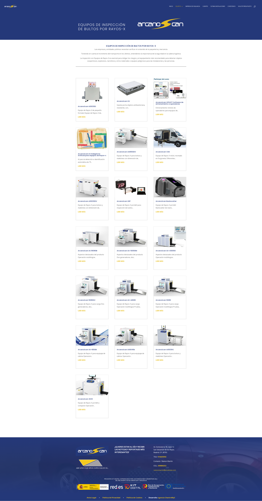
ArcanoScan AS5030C (165, 349)
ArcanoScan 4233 (85, 399)
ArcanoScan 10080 (163, 300)
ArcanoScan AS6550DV (126, 152)
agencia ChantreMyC (166, 498)
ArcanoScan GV (123, 101)
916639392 (162, 457)
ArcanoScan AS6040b (126, 349)
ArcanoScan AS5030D (87, 106)
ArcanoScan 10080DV (86, 300)
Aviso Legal (91, 498)
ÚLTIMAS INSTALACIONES (218, 6)
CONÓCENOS (231, 6)
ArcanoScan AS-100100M (127, 251)
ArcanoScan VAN (163, 152)
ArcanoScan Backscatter (166, 201)
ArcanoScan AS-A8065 (126, 300)
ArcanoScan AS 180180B (87, 251)
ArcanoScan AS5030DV (87, 201)
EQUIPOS (178, 6)
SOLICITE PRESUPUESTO (245, 6)
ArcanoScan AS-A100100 (166, 251)
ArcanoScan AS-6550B (87, 349)
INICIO (171, 6)
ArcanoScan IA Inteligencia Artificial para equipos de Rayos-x (92, 155)
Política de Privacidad (111, 498)
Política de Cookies (134, 498)
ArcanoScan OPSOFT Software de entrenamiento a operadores (169, 103)
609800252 (162, 466)
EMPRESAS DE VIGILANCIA (193, 6)
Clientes (205, 6)
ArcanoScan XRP (123, 201)
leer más (81, 117)
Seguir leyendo (131, 429)
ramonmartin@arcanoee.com (165, 470)
